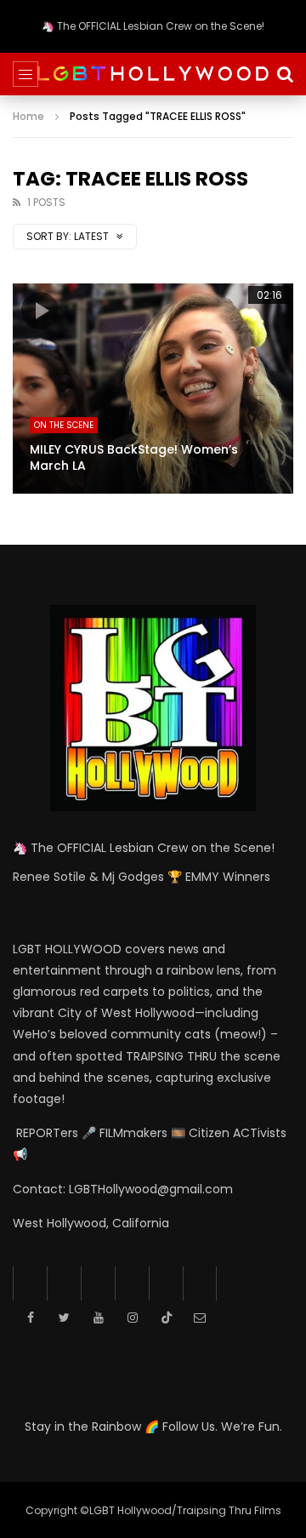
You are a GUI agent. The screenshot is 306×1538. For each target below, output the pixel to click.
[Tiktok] (166, 1283)
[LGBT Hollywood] (153, 73)
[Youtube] (98, 1283)
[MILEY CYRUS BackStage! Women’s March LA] (153, 389)
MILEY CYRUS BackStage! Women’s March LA (134, 457)
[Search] (285, 74)
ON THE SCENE (64, 425)
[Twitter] (64, 1283)
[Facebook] (30, 1283)
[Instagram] (132, 1283)
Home (28, 116)
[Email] (200, 1283)
